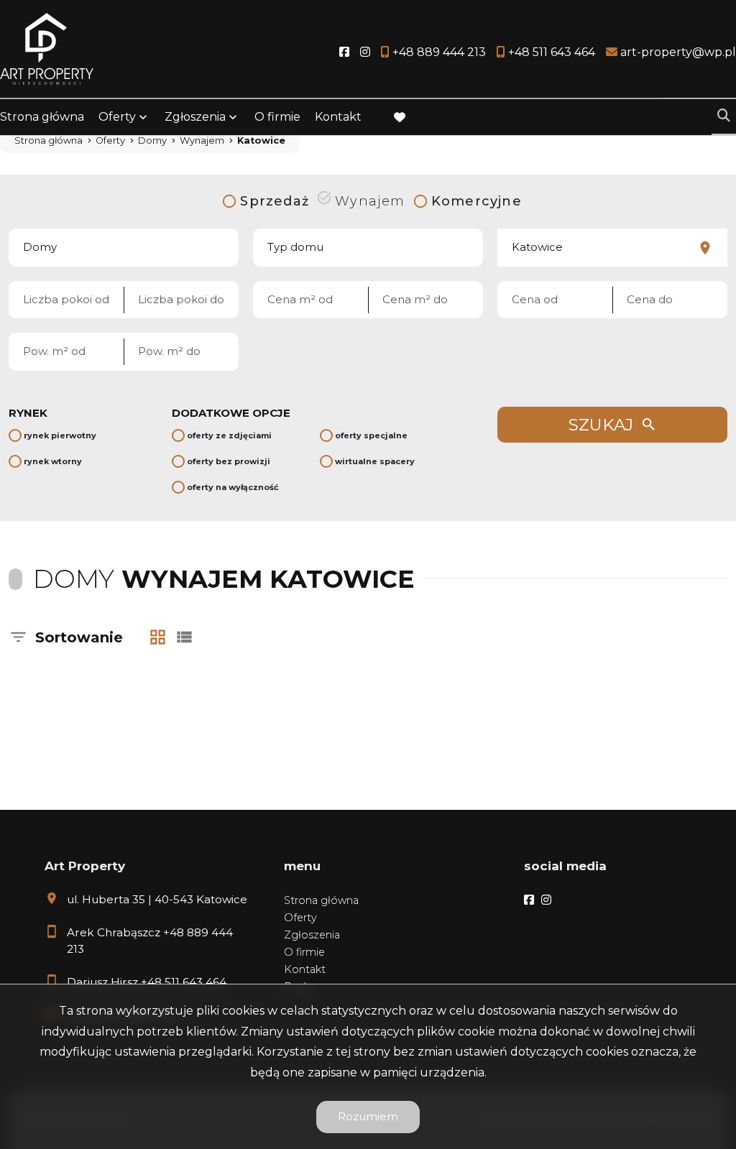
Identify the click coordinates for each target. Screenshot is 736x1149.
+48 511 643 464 (183, 982)
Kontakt (338, 117)
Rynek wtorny (53, 461)
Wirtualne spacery (375, 461)
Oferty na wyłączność (233, 487)
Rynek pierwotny (60, 435)
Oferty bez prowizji (228, 461)
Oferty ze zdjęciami (229, 435)
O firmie (277, 117)
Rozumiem (368, 1116)
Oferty (117, 117)
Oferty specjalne (371, 435)
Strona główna (42, 117)
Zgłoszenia (312, 934)
